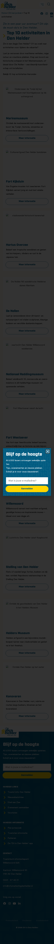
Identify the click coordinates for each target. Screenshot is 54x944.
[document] (27, 472)
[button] (47, 451)
